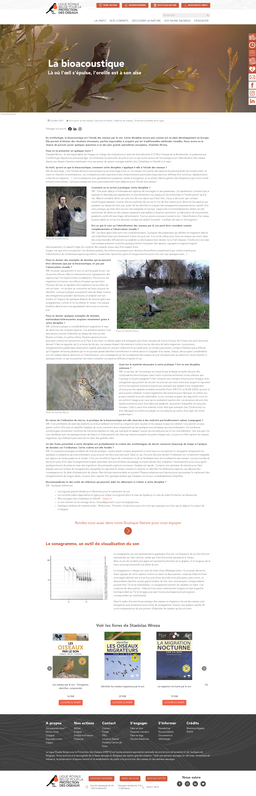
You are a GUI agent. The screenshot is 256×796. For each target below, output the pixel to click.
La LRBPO (100, 21)
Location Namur (110, 739)
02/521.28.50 (153, 787)
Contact (106, 728)
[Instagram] (80, 129)
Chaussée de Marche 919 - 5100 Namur (129, 787)
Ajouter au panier (71, 702)
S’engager (201, 21)
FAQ (104, 735)
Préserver (79, 739)
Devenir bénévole (139, 739)
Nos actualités (165, 732)
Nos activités (156, 778)
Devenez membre (139, 732)
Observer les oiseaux (123, 121)
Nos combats (119, 21)
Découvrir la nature (146, 21)
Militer (77, 728)
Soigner (78, 732)
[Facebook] (70, 129)
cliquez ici (107, 499)
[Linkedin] (75, 129)
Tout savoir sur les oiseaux (81, 121)
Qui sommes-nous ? (56, 728)
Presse (105, 732)
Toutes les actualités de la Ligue (149, 121)
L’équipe (50, 735)
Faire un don (136, 728)
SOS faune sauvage (177, 21)
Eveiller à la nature (83, 735)
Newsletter (164, 728)
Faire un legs (136, 735)
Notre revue (52, 732)
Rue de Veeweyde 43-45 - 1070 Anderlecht (103, 787)
